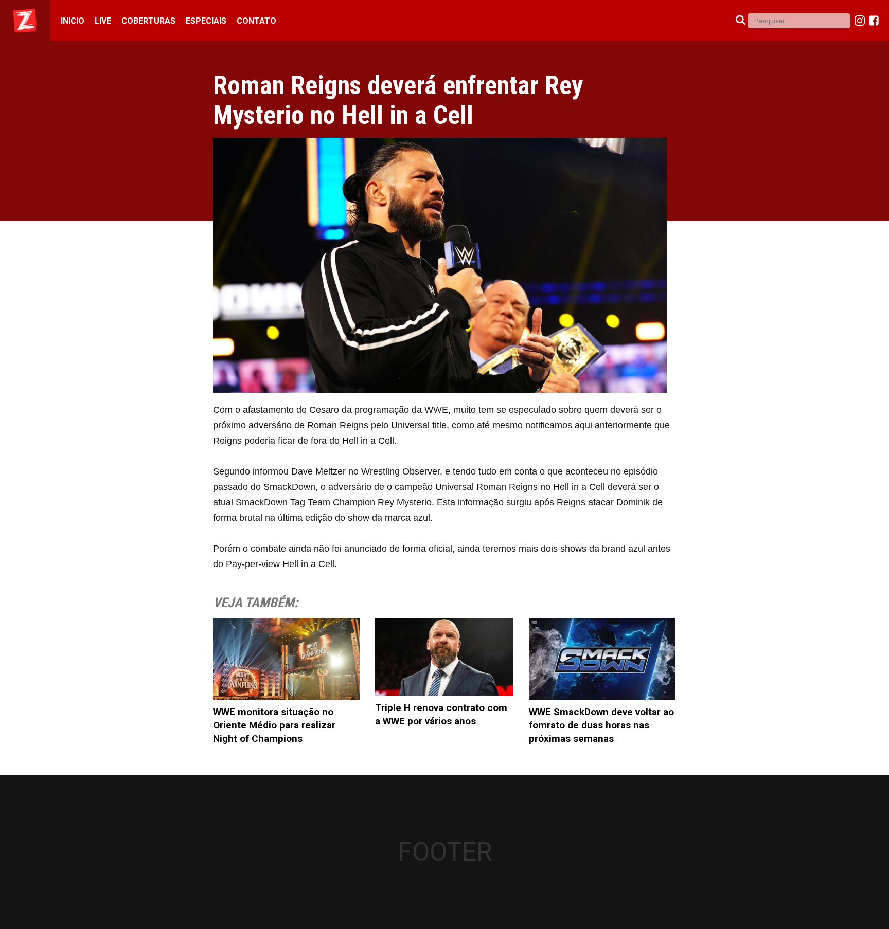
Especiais (206, 21)
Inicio (72, 21)
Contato (256, 21)
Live (103, 21)
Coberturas (148, 21)
